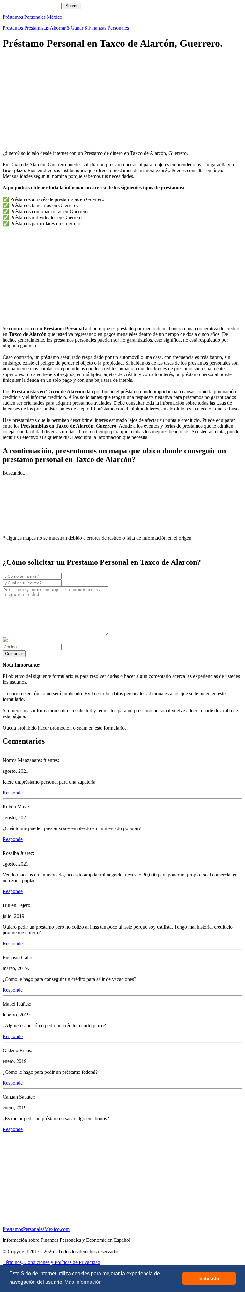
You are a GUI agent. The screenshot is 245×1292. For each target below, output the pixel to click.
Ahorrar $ (60, 28)
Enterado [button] (209, 1278)
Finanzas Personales (108, 28)
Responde (13, 792)
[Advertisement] (122, 100)
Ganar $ (79, 28)
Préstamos (13, 28)
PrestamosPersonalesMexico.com (36, 1229)
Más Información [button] (83, 1282)
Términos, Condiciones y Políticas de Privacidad (51, 1262)
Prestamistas (36, 28)
